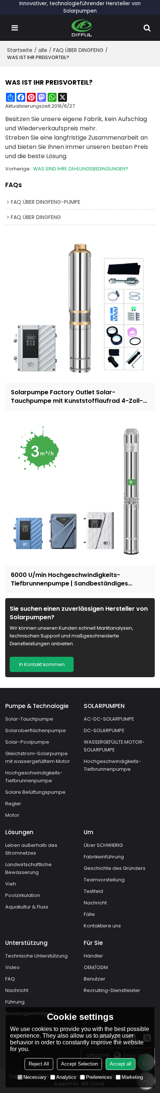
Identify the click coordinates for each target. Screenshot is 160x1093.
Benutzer (94, 978)
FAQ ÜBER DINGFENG (78, 50)
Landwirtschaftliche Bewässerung (28, 868)
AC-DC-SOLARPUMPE (109, 718)
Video (12, 967)
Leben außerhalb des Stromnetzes (31, 849)
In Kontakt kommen (42, 664)
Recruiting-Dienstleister (112, 990)
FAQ (10, 978)
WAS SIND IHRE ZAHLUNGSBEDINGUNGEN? (80, 168)
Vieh (10, 883)
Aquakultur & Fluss (26, 906)
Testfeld (93, 891)
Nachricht (95, 902)
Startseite (19, 50)
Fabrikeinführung (104, 856)
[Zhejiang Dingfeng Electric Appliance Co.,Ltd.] (82, 28)
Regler (13, 803)
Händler (93, 955)
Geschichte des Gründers (114, 868)
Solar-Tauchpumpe (29, 718)
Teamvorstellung (104, 879)
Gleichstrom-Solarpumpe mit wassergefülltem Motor (37, 757)
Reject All (39, 1064)
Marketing (132, 1077)
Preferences (99, 1077)
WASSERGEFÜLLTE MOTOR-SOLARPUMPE (114, 745)
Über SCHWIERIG (103, 845)
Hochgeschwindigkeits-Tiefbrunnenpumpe (34, 776)
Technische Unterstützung (36, 955)
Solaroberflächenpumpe (35, 730)
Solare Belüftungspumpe (35, 792)
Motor (12, 815)
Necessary (35, 1077)
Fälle (89, 914)
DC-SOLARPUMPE (104, 730)
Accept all (120, 1064)
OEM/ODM (96, 967)
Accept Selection (79, 1064)
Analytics (66, 1077)
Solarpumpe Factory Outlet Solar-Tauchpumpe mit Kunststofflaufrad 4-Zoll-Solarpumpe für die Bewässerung (77, 396)
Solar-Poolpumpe (27, 741)
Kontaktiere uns (102, 925)
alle (42, 50)
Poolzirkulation (22, 895)
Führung (15, 1001)
